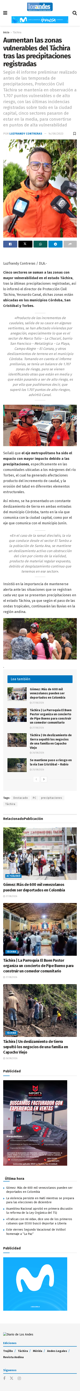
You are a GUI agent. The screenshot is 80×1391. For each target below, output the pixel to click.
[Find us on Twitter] (11, 1378)
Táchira (17, 32)
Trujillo (8, 1351)
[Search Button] (75, 13)
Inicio (6, 32)
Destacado (20, 797)
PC (34, 797)
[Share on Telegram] (55, 244)
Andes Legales (57, 1351)
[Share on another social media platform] (70, 244)
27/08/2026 (38, 703)
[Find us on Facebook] (4, 1378)
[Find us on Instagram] (19, 1378)
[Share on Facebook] (10, 244)
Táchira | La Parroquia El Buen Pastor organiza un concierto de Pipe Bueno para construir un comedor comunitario (38, 965)
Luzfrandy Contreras (25, 133)
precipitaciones (51, 797)
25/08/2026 (38, 769)
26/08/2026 (38, 753)
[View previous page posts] (36, 779)
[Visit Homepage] (40, 7)
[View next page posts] (44, 779)
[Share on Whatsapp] (40, 244)
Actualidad (13, 876)
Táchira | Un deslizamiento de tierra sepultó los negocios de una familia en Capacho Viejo (35, 1047)
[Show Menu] (5, 13)
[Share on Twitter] (25, 244)
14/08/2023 (55, 133)
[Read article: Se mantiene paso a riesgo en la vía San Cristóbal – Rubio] (17, 765)
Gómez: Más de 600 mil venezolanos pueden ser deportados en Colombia (47, 693)
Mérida (37, 1351)
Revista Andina (13, 1357)
